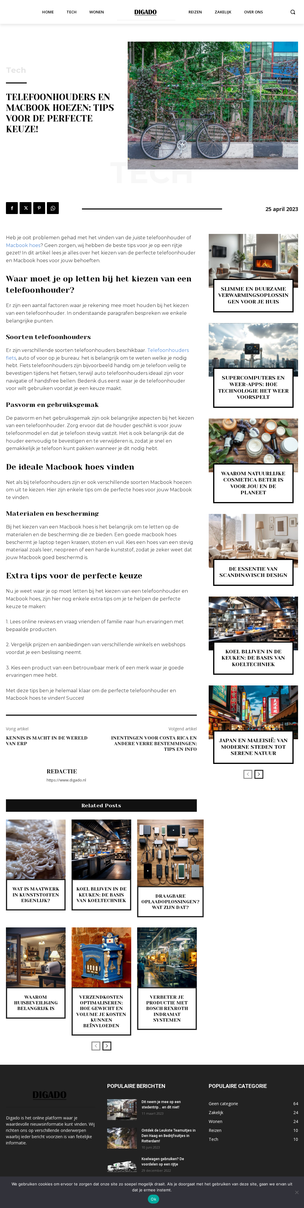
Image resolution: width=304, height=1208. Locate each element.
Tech (16, 70)
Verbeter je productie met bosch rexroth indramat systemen (167, 1008)
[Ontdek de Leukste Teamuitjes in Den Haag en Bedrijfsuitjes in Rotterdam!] (122, 1138)
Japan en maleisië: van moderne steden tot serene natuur (253, 746)
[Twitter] (25, 208)
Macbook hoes (23, 245)
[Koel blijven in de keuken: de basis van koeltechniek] (101, 849)
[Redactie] (23, 776)
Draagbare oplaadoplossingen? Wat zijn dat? (170, 901)
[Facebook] (12, 208)
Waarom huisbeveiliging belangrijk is (36, 1002)
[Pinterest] (39, 208)
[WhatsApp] (53, 208)
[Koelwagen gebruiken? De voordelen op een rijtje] (122, 1166)
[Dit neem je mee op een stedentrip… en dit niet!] (122, 1109)
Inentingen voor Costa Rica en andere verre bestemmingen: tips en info (154, 743)
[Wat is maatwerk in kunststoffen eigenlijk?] (36, 849)
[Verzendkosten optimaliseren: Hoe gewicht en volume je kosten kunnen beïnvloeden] (101, 957)
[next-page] (106, 1046)
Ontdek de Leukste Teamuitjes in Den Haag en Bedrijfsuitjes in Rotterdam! (169, 1135)
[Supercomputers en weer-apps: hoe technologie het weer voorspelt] (253, 350)
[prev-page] (95, 1046)
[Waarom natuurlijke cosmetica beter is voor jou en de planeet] (253, 445)
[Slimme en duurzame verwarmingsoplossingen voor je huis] (253, 261)
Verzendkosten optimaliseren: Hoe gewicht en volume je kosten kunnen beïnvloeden (101, 1011)
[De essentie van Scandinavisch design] (253, 541)
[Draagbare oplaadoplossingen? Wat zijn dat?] (170, 853)
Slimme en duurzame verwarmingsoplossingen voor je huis (253, 295)
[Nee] (297, 1192)
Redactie (62, 772)
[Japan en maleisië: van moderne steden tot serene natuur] (253, 712)
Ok (153, 1199)
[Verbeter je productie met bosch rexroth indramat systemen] (167, 957)
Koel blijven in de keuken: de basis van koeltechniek (101, 894)
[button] (292, 12)
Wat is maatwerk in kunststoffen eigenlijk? (35, 894)
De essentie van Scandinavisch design (253, 572)
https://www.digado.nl (66, 780)
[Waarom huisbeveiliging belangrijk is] (36, 957)
